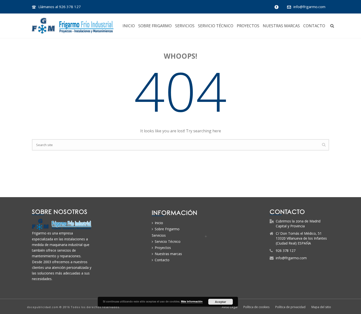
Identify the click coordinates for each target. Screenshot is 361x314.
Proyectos (248, 25)
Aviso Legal (229, 307)
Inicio (129, 25)
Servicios (184, 25)
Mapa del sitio (321, 307)
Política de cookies (256, 307)
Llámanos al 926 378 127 (59, 6)
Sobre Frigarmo (155, 25)
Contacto (314, 25)
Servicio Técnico (215, 25)
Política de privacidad (290, 307)
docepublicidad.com (42, 307)
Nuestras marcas (281, 25)
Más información (192, 301)
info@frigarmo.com (309, 6)
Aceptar (220, 302)
